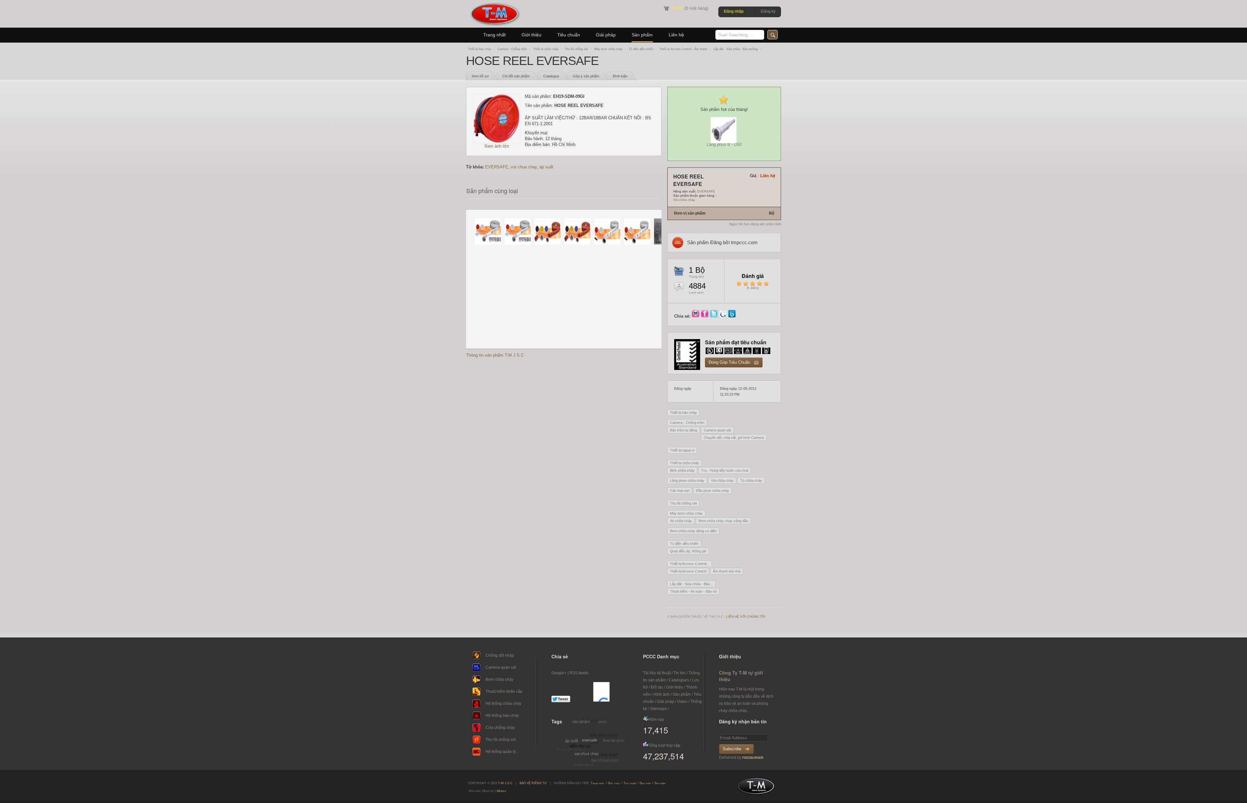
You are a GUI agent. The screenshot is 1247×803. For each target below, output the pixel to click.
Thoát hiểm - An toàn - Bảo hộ (693, 591)
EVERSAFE (496, 167)
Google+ (559, 673)
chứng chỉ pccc (572, 728)
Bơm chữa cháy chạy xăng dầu (723, 521)
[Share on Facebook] (705, 316)
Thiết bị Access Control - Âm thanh (683, 49)
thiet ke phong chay (600, 755)
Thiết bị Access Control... (689, 564)
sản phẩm (581, 721)
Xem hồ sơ (480, 76)
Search (772, 34)
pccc (602, 721)
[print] (696, 316)
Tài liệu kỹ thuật (657, 673)
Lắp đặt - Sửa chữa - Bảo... (691, 584)
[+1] (601, 692)
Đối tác (657, 687)
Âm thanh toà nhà (726, 571)
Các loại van (679, 491)
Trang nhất (494, 34)
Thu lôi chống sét (576, 49)
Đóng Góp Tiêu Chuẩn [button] (729, 362)
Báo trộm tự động (683, 430)
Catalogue (551, 76)
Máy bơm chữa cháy (608, 49)
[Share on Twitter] (714, 316)
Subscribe (732, 748)
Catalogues (679, 680)
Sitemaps (658, 708)
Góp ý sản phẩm (586, 76)
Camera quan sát (717, 430)
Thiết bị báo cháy (479, 49)
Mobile (501, 791)
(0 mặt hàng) (690, 8)
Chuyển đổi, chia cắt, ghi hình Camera (734, 438)
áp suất (546, 167)
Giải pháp (606, 34)
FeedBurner (752, 757)
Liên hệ (676, 34)
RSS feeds (579, 673)
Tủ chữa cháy (751, 480)
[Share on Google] (723, 316)
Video (682, 701)
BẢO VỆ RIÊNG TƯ (533, 783)
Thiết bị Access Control (688, 571)
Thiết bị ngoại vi (682, 450)
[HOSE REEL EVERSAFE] (496, 141)
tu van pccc (584, 764)
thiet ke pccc (614, 740)
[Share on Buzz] (732, 316)
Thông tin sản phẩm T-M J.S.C (495, 355)
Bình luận (620, 76)
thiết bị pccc (592, 720)
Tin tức (680, 673)
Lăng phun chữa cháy (687, 480)
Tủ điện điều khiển (641, 49)
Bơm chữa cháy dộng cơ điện (693, 531)
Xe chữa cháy (681, 521)
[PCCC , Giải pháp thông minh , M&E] (494, 26)
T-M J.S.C (754, 788)
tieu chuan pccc (605, 760)
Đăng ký (768, 11)
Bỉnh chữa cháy (682, 470)
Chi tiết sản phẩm (516, 76)
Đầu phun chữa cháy (712, 491)
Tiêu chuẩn (568, 34)
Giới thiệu (531, 34)
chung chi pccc (568, 749)
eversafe (589, 740)
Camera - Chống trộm (512, 49)
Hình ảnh (661, 694)
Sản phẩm (642, 34)
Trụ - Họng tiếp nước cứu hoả (724, 470)
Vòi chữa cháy (684, 200)
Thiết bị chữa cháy (546, 49)
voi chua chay (524, 167)
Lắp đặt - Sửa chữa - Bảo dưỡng (735, 49)
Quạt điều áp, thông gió (688, 551)
